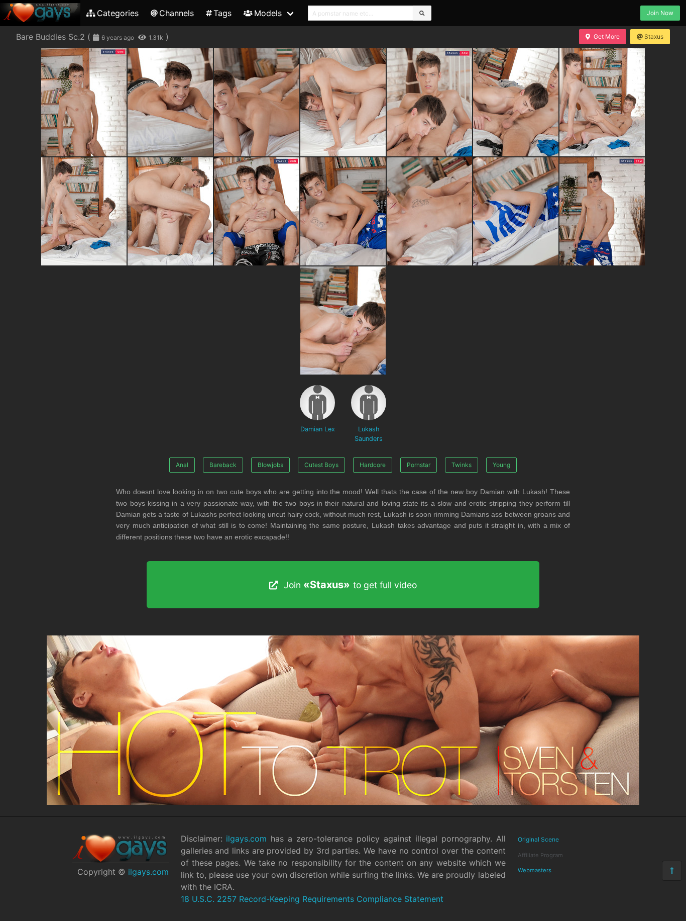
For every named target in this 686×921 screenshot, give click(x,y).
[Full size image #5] (515, 102)
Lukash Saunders (369, 433)
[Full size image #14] (343, 320)
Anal (182, 465)
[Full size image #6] (602, 102)
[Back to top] (672, 871)
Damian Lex (317, 429)
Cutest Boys (321, 465)
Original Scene (538, 839)
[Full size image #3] (343, 102)
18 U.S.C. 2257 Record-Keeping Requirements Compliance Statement (312, 899)
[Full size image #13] (602, 211)
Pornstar (418, 465)
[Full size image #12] (515, 211)
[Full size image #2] (256, 102)
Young (501, 465)
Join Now (660, 13)
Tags (222, 13)
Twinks (461, 465)
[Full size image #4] (429, 102)
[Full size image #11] (429, 211)
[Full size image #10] (343, 211)
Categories (118, 13)
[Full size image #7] (84, 211)
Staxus (653, 36)
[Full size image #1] (170, 102)
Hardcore (373, 465)
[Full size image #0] (84, 102)
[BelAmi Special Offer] (343, 802)
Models (268, 13)
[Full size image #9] (256, 211)
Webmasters (534, 870)
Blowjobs (270, 465)
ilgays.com (148, 872)
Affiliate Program (540, 855)
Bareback (223, 465)
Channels (176, 13)
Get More (607, 36)
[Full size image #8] (170, 211)
